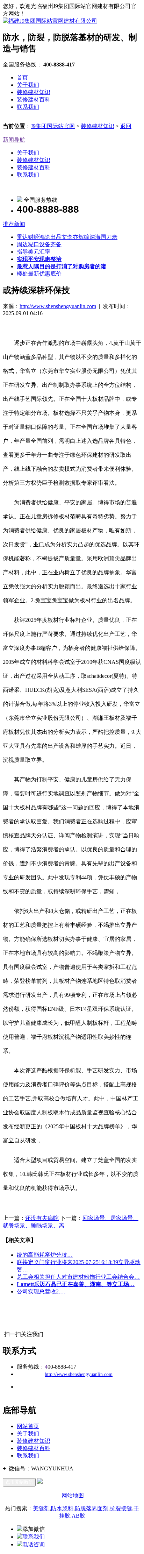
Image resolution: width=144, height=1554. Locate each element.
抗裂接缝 (121, 1508)
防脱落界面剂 (91, 1508)
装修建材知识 (33, 92)
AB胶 (78, 1516)
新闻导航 (14, 140)
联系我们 (28, 107)
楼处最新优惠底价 (39, 274)
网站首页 (28, 1426)
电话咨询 (33, 1544)
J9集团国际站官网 (53, 126)
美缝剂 (41, 1508)
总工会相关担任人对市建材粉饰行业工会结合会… (78, 1277)
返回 (125, 126)
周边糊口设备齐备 (39, 244)
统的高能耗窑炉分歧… (45, 1255)
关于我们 (28, 85)
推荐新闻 (14, 224)
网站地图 (73, 1495)
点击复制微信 (19, 1482)
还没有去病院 (42, 1218)
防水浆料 (62, 1508)
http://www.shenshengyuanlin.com (58, 306)
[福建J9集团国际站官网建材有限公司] (50, 21)
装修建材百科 (33, 99)
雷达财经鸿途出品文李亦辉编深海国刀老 (67, 237)
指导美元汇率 (33, 252)
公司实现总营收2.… (41, 1291)
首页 (22, 77)
